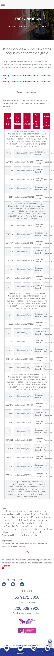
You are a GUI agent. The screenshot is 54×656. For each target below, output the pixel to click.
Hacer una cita (34, 652)
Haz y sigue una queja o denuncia (20, 652)
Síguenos (6, 566)
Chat (7, 652)
